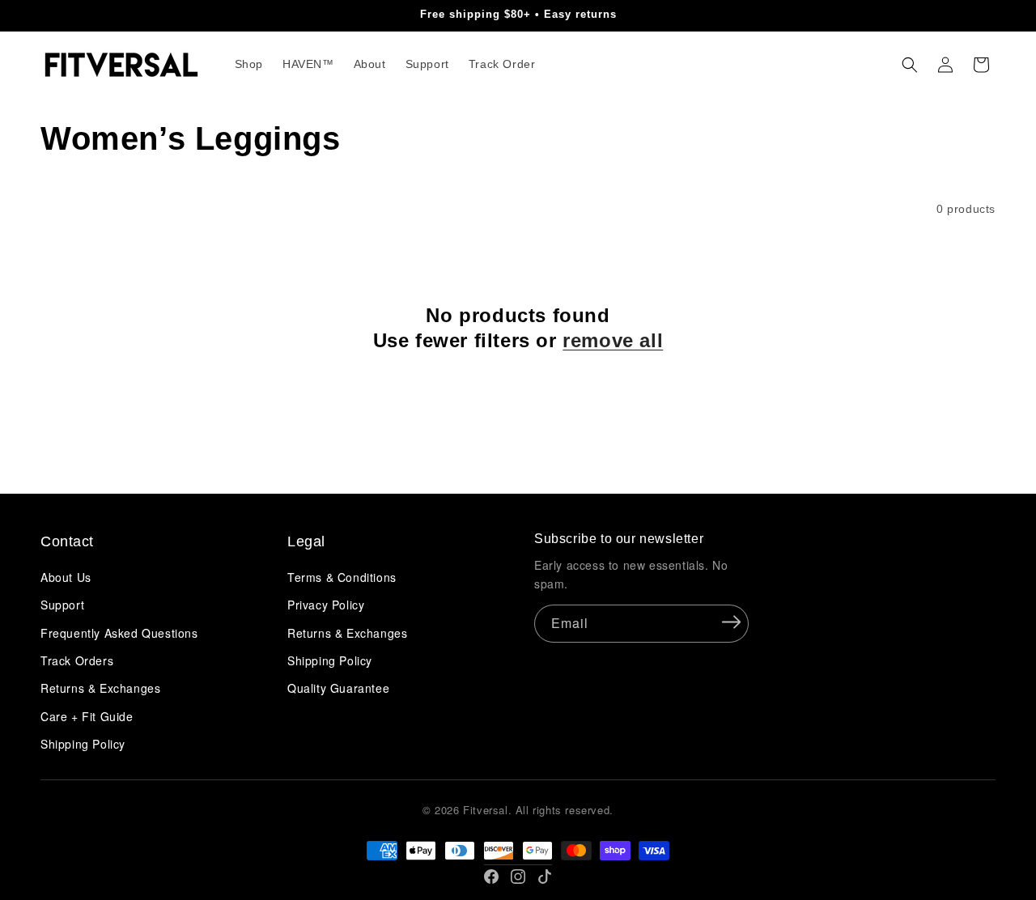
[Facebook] (491, 876)
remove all (613, 340)
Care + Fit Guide (87, 716)
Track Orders (76, 660)
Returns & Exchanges (100, 688)
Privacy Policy (325, 604)
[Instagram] (518, 876)
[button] (910, 65)
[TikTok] (544, 876)
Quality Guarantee (338, 688)
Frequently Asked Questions (119, 633)
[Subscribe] (731, 622)
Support (62, 604)
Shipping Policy (82, 744)
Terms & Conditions (342, 577)
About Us (65, 577)
